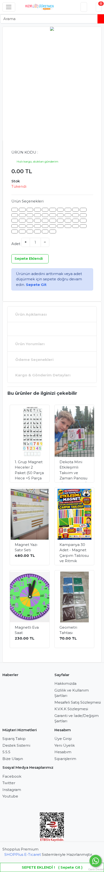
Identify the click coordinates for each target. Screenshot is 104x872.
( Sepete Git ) (52, 867)
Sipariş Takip (14, 738)
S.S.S (6, 752)
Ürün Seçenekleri (27, 201)
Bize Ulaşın (12, 758)
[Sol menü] (8, 7)
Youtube (10, 796)
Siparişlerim (65, 758)
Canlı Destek (95, 869)
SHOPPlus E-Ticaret (22, 854)
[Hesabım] (84, 7)
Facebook (11, 776)
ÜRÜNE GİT (32, 473)
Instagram (11, 789)
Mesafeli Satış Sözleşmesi (77, 702)
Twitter (8, 783)
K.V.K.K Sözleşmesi (71, 709)
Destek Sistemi (16, 745)
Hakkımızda (65, 683)
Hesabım (62, 752)
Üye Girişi (63, 738)
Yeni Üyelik (64, 745)
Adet (15, 243)
